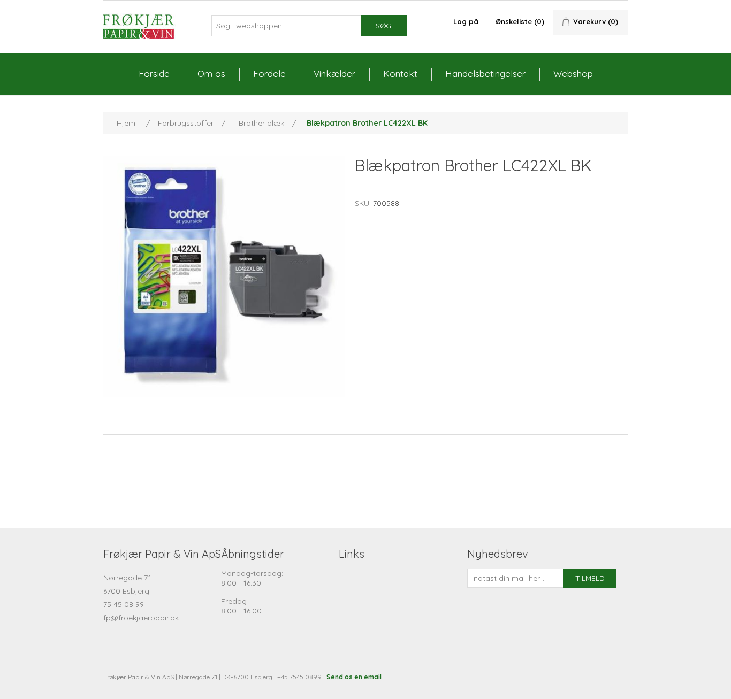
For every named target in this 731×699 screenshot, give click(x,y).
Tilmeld (590, 578)
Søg (383, 25)
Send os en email (354, 677)
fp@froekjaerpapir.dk (141, 618)
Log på (465, 21)
